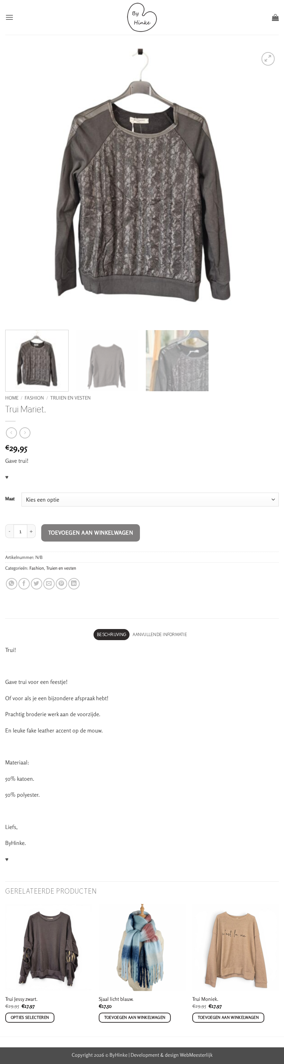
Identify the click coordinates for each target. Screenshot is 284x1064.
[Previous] (5, 969)
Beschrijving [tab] (111, 634)
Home (11, 398)
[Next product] (11, 432)
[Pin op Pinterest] (61, 583)
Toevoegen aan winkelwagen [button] (135, 1017)
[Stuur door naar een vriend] (49, 583)
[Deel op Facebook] (24, 583)
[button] (9, 17)
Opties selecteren (30, 1017)
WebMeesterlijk (196, 1055)
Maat (10, 498)
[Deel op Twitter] (36, 583)
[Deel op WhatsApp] (11, 583)
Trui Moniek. (205, 999)
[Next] (278, 969)
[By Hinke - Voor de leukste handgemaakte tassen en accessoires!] (142, 17)
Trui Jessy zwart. (21, 999)
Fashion (34, 398)
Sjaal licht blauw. (116, 999)
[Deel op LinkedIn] (74, 583)
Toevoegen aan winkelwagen (90, 532)
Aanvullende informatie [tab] (160, 634)
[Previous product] (24, 432)
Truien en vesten (70, 398)
